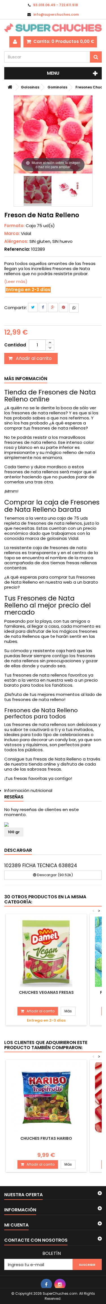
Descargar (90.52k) (54, 875)
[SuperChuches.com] (53, 27)
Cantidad (15, 345)
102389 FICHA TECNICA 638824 (40, 865)
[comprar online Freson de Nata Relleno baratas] (37, 190)
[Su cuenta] (15, 41)
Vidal (26, 233)
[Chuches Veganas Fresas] (46, 952)
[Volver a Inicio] (10, 87)
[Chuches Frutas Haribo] (46, 1097)
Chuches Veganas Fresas (46, 992)
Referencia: (17, 249)
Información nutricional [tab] (28, 790)
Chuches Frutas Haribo (46, 1138)
